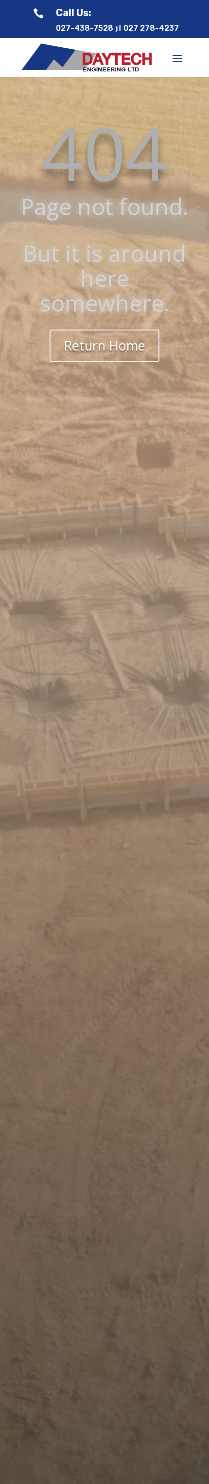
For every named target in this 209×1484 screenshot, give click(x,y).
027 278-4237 (151, 28)
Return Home (104, 345)
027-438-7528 (84, 28)
